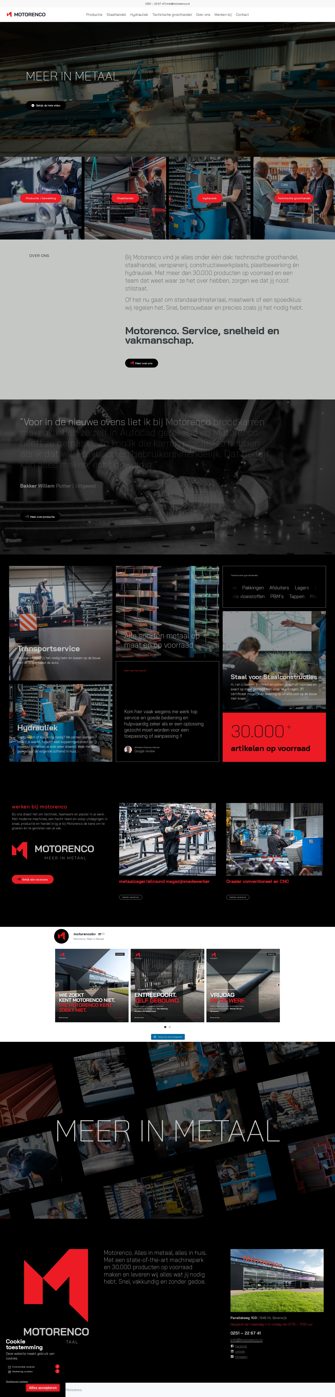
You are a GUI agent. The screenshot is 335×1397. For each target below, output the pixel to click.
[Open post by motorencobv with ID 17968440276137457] (92, 985)
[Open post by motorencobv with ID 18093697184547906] (243, 985)
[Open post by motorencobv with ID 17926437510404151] (167, 985)
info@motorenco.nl (178, 3)
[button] (56, 984)
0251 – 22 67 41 (155, 3)
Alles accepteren (43, 1388)
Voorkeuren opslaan (17, 1381)
